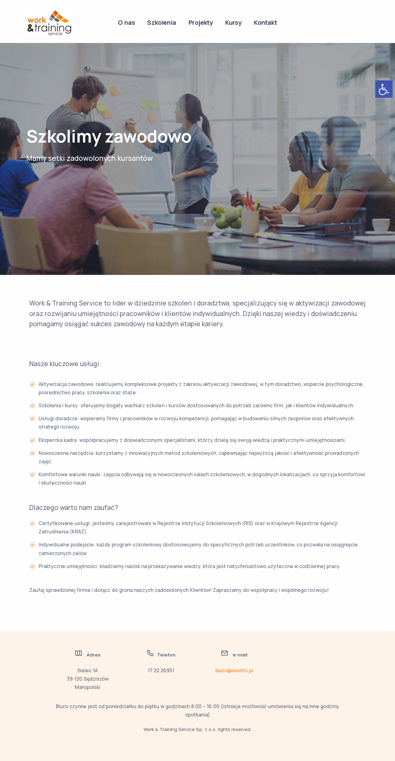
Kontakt (265, 22)
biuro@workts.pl (234, 670)
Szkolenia (161, 22)
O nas (126, 22)
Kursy (233, 22)
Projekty (201, 22)
